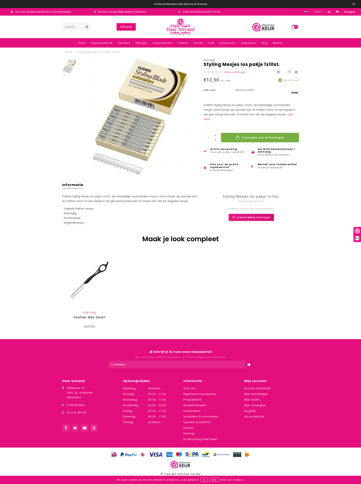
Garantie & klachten (197, 422)
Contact (188, 428)
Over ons (189, 388)
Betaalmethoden (194, 405)
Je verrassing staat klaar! (200, 439)
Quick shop (91, 311)
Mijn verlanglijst (255, 405)
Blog (264, 43)
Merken (278, 43)
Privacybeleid (192, 399)
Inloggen (349, 11)
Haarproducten (163, 43)
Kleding (183, 43)
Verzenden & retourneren (200, 416)
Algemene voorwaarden (199, 394)
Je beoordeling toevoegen (253, 217)
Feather (209, 60)
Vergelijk (250, 411)
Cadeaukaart (192, 411)
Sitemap (189, 433)
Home (82, 43)
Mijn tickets (252, 399)
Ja (204, 480)
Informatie (72, 184)
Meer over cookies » (232, 480)
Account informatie (257, 388)
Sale (211, 43)
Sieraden (124, 43)
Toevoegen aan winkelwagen (262, 137)
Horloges (141, 43)
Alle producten (254, 416)
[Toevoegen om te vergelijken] (296, 72)
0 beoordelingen (235, 72)
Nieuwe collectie (102, 43)
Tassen (198, 43)
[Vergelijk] (329, 11)
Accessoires (228, 43)
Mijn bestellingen (256, 394)
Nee (214, 480)
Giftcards (126, 26)
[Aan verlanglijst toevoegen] (289, 72)
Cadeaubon (248, 43)
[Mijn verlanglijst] (337, 11)
